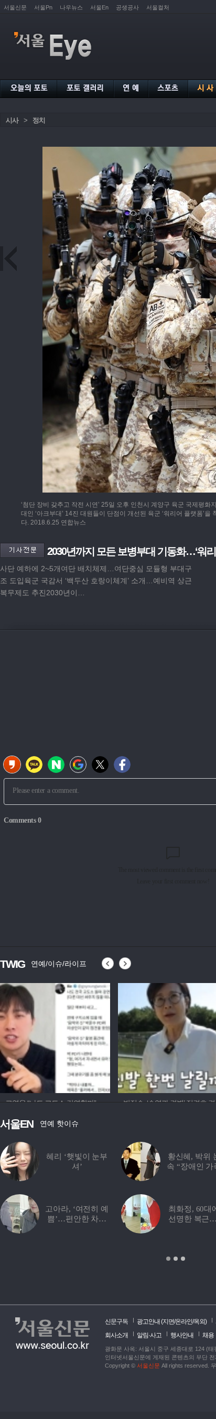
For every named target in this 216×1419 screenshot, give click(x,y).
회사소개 (116, 1335)
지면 (168, 1321)
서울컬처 (157, 7)
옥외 (199, 1321)
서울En (99, 7)
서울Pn (43, 7)
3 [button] (183, 1259)
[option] (92, 1036)
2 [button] (176, 1259)
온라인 (183, 1321)
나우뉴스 (71, 7)
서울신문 (15, 7)
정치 (39, 120)
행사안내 (181, 1335)
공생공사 (127, 7)
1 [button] (168, 1259)
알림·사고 (149, 1335)
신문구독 (116, 1321)
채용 (208, 1335)
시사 (12, 120)
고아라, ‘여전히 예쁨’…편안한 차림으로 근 (76, 1219)
